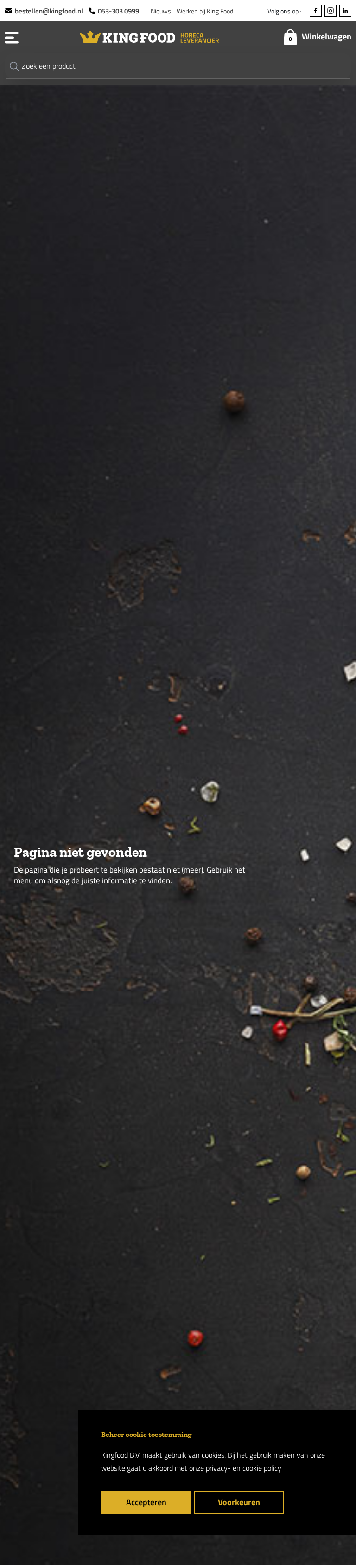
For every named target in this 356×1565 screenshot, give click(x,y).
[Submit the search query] (14, 66)
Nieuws (161, 10)
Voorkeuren (239, 1502)
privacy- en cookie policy (243, 1468)
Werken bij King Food (205, 10)
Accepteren (146, 1502)
